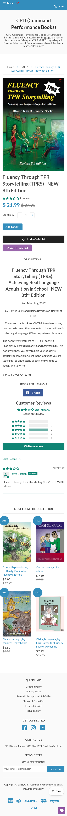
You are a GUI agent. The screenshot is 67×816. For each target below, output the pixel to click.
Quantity (8, 214)
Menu (10, 3)
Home (10, 66)
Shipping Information (33, 701)
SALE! (24, 66)
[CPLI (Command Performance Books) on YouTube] (42, 727)
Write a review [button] (33, 446)
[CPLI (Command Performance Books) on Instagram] (33, 727)
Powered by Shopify (33, 788)
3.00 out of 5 (42, 409)
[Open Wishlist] (61, 810)
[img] (11, 468)
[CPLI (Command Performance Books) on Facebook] (24, 727)
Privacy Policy (33, 691)
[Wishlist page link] (17, 2)
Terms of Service (33, 706)
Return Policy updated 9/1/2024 (33, 696)
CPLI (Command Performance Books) (33, 23)
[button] (11, 198)
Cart (61, 6)
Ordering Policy (34, 686)
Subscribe (56, 768)
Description (32, 259)
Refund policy (33, 710)
